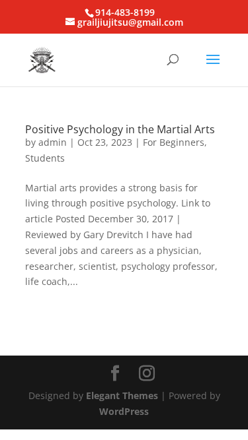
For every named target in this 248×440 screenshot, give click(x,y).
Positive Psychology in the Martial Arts (120, 129)
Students (45, 158)
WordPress (124, 411)
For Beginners (173, 142)
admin (52, 142)
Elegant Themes (122, 395)
